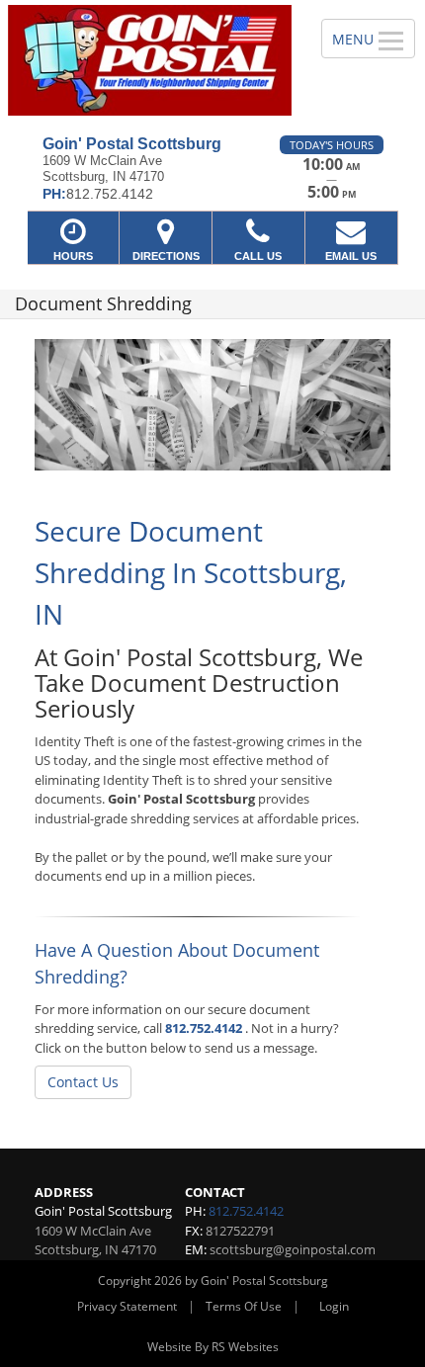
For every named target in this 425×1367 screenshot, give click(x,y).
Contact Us (83, 1081)
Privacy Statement (127, 1306)
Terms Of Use (244, 1306)
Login (334, 1306)
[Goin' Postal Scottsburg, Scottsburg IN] (150, 60)
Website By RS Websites (213, 1346)
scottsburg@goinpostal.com (293, 1249)
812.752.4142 (203, 1028)
